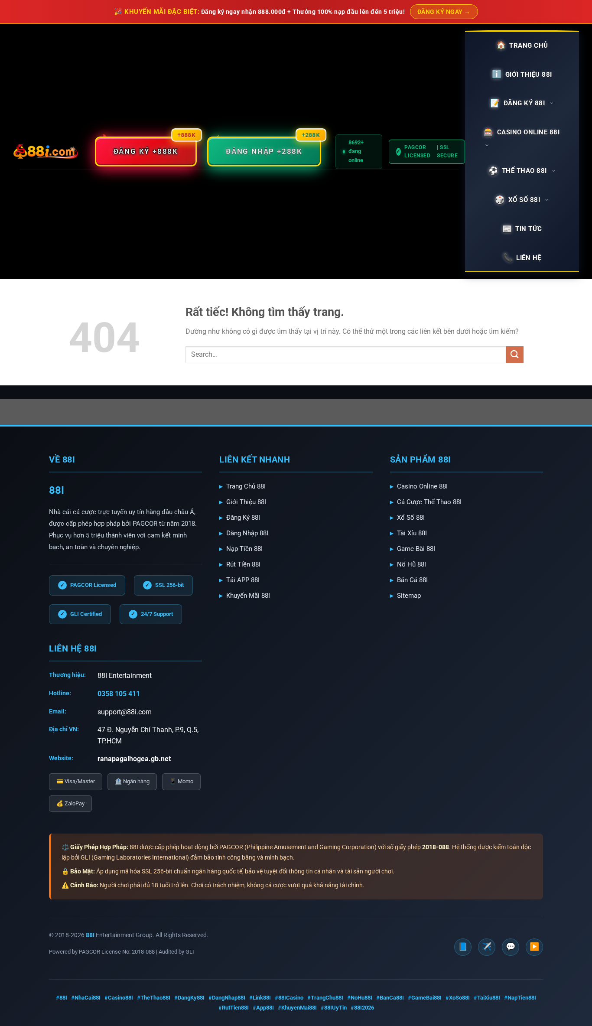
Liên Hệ (528, 258)
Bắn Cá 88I (412, 580)
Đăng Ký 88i (524, 103)
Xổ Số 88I (411, 517)
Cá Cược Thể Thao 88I (429, 502)
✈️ (486, 946)
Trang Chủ (528, 45)
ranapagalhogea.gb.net (134, 759)
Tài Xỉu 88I (412, 533)
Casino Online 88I (422, 486)
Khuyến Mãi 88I (248, 595)
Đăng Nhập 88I (247, 533)
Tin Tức (528, 229)
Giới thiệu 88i (528, 74)
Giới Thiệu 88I (246, 502)
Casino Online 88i (528, 132)
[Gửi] (515, 354)
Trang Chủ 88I (246, 486)
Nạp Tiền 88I (244, 549)
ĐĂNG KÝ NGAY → (444, 11)
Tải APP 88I (243, 580)
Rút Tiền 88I (243, 564)
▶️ (534, 946)
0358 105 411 (119, 694)
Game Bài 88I (416, 549)
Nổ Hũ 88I (411, 564)
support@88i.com (125, 712)
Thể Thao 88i (524, 171)
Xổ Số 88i (524, 200)
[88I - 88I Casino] (46, 151)
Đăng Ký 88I (243, 517)
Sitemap (409, 595)
